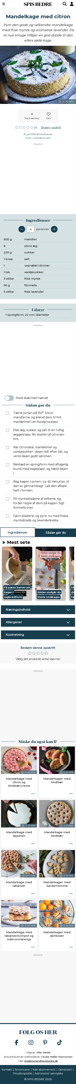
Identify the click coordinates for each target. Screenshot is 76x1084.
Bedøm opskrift (51, 127)
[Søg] (64, 4)
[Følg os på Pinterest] (45, 1043)
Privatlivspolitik (22, 1073)
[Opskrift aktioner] (33, 794)
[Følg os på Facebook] (16, 1043)
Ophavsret (65, 1069)
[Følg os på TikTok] (59, 1043)
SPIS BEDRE (38, 4)
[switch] (9, 398)
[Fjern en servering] (21, 229)
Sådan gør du (56, 532)
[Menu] (9, 3)
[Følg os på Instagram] (30, 1043)
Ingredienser (17, 532)
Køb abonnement (44, 1069)
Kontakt (7, 1069)
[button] (17, 574)
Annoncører (22, 1069)
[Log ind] (71, 4)
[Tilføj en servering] (54, 229)
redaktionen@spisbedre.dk (41, 1060)
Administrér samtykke (49, 1073)
